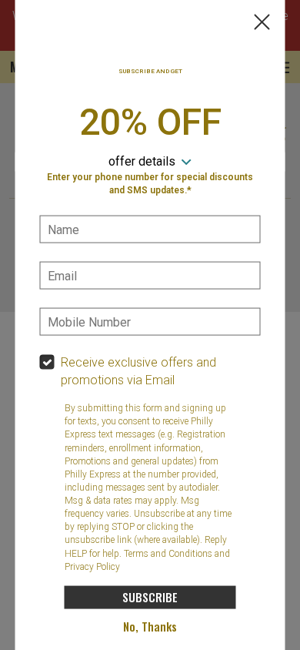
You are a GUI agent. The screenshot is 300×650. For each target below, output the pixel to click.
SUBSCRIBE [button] (150, 596)
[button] (262, 24)
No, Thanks (150, 626)
